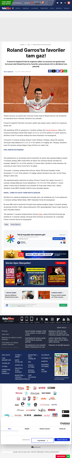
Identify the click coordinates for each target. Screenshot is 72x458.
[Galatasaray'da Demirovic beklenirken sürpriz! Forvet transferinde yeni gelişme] (56, 275)
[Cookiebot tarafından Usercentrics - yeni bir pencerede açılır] (61, 423)
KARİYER (44, 361)
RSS (29, 362)
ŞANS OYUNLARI (19, 361)
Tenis (28, 44)
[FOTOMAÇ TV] (57, 2)
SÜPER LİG (19, 365)
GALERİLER (45, 355)
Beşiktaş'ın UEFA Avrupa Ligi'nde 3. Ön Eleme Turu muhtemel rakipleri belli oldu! (59, 333)
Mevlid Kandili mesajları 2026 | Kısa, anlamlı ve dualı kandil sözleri (35, 333)
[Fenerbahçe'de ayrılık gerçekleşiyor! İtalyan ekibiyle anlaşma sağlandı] (35, 275)
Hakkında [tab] (62, 429)
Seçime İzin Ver (26, 439)
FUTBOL (5, 366)
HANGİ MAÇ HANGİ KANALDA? (6, 371)
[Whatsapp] (65, 71)
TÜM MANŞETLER (6, 359)
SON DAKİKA (61, 456)
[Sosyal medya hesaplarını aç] (65, 2)
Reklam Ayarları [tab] (45, 429)
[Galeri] (61, 2)
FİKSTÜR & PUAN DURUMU (18, 370)
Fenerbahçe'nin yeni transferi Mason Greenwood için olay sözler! (35, 347)
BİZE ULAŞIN (44, 370)
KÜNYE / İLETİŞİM (31, 366)
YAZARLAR (6, 363)
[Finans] (36, 254)
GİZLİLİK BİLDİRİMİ (31, 371)
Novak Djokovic (51, 130)
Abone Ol (63, 305)
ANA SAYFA (6, 355)
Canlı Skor (5, 334)
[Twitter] (54, 71)
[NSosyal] (57, 71)
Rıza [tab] (9, 429)
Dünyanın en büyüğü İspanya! (59, 345)
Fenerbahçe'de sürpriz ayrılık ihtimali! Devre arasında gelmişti (35, 340)
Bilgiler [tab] (27, 429)
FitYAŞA (5, 331)
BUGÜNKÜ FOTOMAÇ (45, 365)
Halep (40, 214)
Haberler (22, 44)
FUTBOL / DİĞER (18, 356)
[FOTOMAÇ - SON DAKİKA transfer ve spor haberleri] (6, 8)
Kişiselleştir (41, 440)
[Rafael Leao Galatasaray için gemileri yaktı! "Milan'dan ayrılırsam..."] (15, 275)
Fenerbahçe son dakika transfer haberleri (10, 343)
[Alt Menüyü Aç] (13, 8)
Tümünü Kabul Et (62, 439)
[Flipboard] (61, 71)
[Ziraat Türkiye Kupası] (68, 2)
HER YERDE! (9, 321)
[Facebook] (50, 71)
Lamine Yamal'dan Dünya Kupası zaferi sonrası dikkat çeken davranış (58, 340)
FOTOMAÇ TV (46, 358)
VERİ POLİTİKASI (32, 376)
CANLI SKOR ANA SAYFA (6, 3)
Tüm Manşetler (61, 263)
